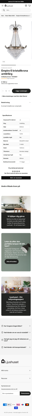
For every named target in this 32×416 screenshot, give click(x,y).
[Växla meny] (2, 5)
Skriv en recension (16, 178)
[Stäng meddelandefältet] (30, 1)
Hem (2, 15)
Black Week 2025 (10, 15)
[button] (16, 10)
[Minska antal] (2, 90)
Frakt (9, 83)
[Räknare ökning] (9, 90)
